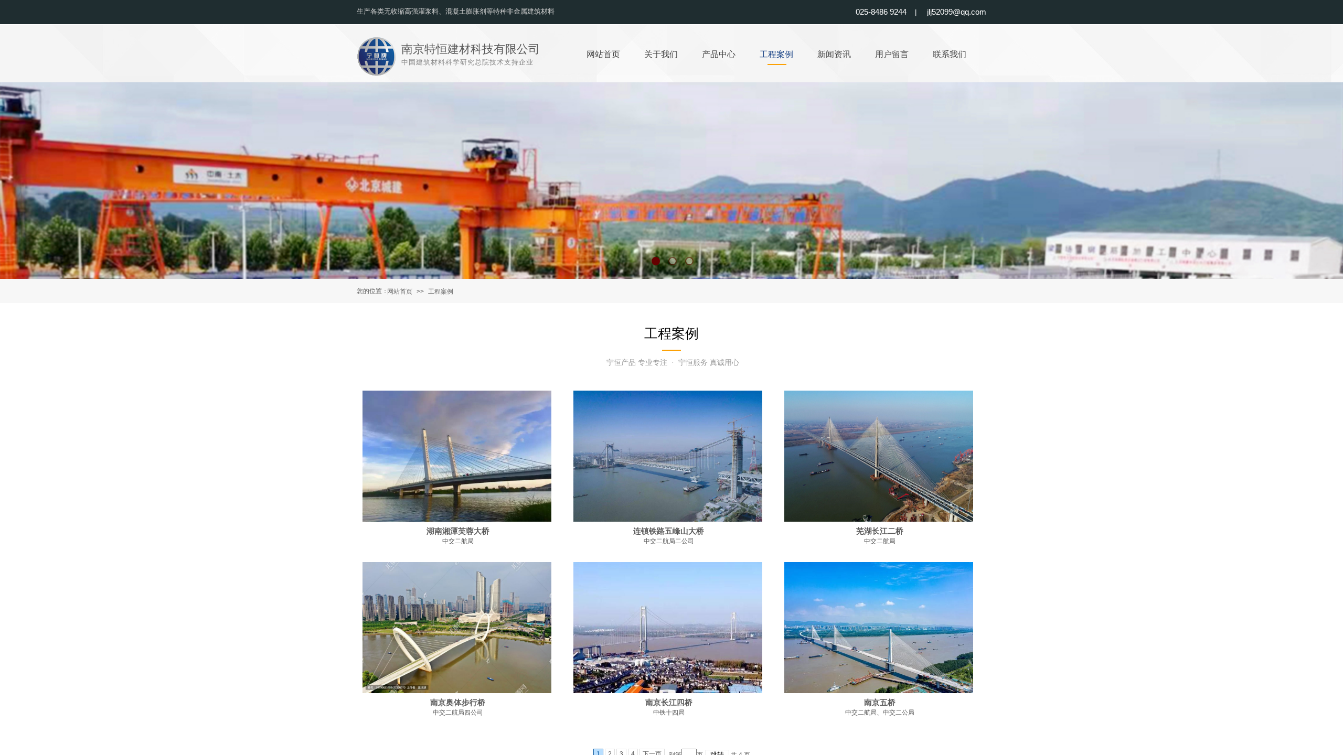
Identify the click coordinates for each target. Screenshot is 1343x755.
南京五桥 (880, 702)
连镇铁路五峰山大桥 (668, 531)
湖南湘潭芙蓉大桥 (458, 531)
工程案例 (440, 291)
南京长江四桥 (668, 702)
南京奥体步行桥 (457, 702)
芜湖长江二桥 (879, 531)
